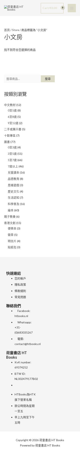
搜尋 (48, 78)
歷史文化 (13, 191)
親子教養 (10, 216)
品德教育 (13, 178)
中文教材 (10, 105)
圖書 (7, 142)
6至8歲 (12, 116)
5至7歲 (12, 160)
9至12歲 (13, 123)
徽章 (11, 234)
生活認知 (13, 197)
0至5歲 (12, 110)
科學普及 (13, 204)
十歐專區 (10, 135)
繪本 (11, 210)
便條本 (12, 228)
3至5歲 (12, 153)
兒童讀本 (13, 172)
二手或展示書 (12, 129)
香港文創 (10, 223)
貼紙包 (12, 247)
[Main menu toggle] (72, 8)
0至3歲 (12, 147)
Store (15, 30)
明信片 (12, 241)
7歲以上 (13, 166)
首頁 (7, 30)
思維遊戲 (13, 185)
